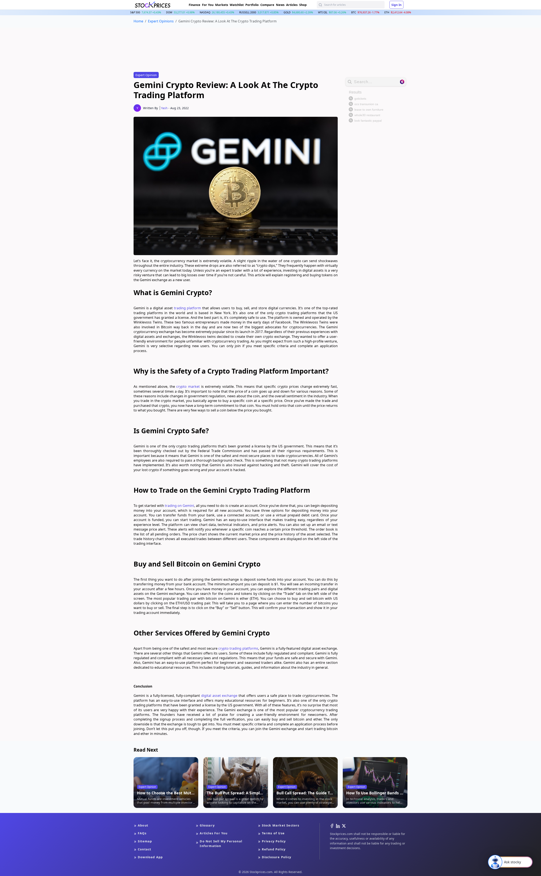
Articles (292, 5)
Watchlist (237, 5)
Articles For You (213, 833)
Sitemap (145, 841)
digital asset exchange (219, 695)
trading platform (187, 308)
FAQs (142, 833)
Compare (267, 5)
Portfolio (252, 5)
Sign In (396, 5)
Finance (194, 5)
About (143, 825)
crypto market (188, 386)
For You (207, 5)
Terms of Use (273, 833)
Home (138, 21)
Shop (303, 5)
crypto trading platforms (238, 648)
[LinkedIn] (338, 825)
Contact (144, 849)
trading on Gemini (179, 505)
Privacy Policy (274, 841)
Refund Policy (274, 849)
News (280, 5)
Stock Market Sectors (280, 825)
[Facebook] (332, 825)
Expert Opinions (161, 21)
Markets (221, 5)
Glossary (207, 825)
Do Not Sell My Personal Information (221, 843)
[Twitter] (344, 825)
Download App (150, 857)
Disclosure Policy (276, 857)
